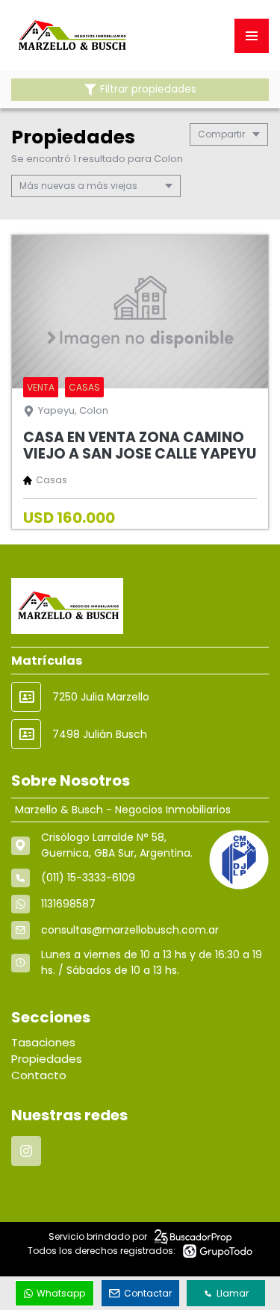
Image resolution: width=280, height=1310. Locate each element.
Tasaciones (43, 1042)
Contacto (38, 1075)
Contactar (148, 1293)
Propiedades (46, 1059)
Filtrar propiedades (148, 89)
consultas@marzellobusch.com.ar (130, 929)
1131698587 (68, 903)
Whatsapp (61, 1293)
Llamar (233, 1293)
